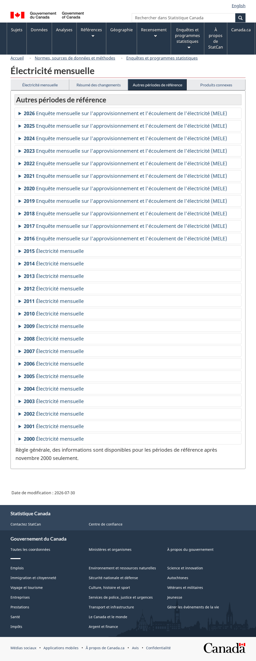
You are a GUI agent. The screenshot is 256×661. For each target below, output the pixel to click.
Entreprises (20, 597)
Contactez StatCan (25, 524)
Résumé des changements (98, 84)
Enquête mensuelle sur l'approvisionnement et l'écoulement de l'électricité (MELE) (125, 114)
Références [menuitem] (91, 30)
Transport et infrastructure (111, 607)
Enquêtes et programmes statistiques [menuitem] (187, 35)
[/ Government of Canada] (47, 16)
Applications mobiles (61, 647)
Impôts (16, 626)
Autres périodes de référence (157, 84)
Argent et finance (103, 626)
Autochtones (177, 577)
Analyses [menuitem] (64, 30)
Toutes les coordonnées (30, 549)
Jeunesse (174, 597)
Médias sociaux (23, 647)
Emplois (17, 568)
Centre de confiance (105, 524)
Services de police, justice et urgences (121, 597)
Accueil (17, 58)
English (239, 6)
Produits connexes (216, 84)
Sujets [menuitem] (16, 30)
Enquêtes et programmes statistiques (162, 58)
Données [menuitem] (39, 30)
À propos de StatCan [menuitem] (215, 38)
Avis (135, 647)
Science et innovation (185, 568)
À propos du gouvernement (190, 549)
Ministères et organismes (110, 549)
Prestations (19, 607)
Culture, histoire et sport (109, 587)
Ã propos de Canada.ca (105, 647)
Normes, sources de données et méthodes (75, 58)
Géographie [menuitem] (121, 30)
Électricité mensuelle (40, 84)
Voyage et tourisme (26, 587)
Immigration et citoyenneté (33, 577)
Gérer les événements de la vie (193, 607)
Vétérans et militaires (185, 587)
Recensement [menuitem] (154, 30)
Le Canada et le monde (108, 616)
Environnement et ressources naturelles (122, 568)
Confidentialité (158, 647)
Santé (15, 616)
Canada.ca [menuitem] (241, 30)
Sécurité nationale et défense (113, 577)
